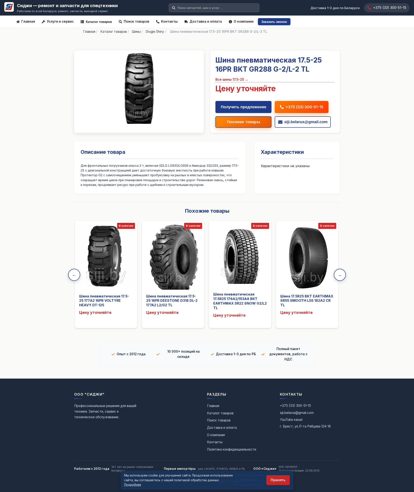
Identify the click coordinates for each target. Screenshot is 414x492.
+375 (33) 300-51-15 (389, 7)
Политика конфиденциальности (231, 449)
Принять (278, 480)
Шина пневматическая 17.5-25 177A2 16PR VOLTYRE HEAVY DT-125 (104, 300)
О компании (244, 21)
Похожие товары (243, 122)
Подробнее (132, 484)
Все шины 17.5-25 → (231, 79)
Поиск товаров (136, 21)
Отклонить (250, 480)
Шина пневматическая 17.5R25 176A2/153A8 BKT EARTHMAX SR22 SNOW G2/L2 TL (240, 301)
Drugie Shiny (155, 32)
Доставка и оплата (206, 21)
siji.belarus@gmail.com (297, 413)
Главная (28, 21)
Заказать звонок (274, 22)
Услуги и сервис (60, 21)
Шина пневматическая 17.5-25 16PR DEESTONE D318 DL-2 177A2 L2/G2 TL (172, 300)
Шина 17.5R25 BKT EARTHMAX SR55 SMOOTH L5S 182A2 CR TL (306, 300)
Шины (136, 32)
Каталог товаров (99, 22)
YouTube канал (291, 420)
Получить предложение (243, 107)
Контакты (169, 21)
